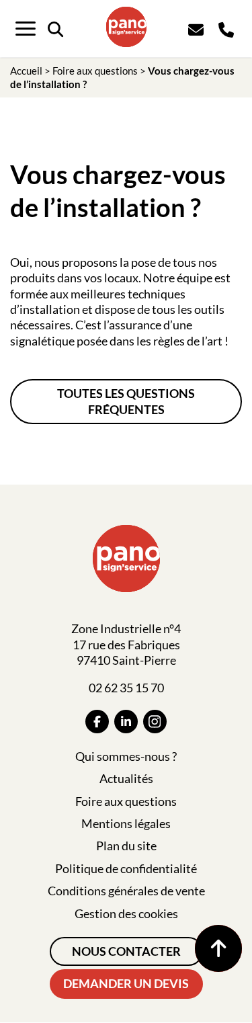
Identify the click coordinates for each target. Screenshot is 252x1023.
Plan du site (126, 845)
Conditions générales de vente (126, 890)
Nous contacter (126, 951)
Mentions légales (126, 823)
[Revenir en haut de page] (218, 948)
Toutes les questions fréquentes (126, 401)
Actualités (126, 778)
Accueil (26, 71)
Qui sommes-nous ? (126, 756)
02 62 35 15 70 (126, 687)
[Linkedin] (126, 721)
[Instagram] (155, 721)
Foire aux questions (95, 71)
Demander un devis (126, 983)
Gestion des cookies (126, 913)
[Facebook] (97, 721)
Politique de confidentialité (126, 868)
